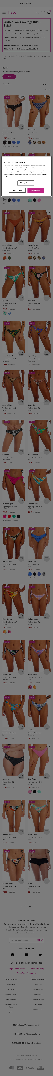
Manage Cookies (25, 183)
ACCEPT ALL (35, 190)
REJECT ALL (17, 190)
